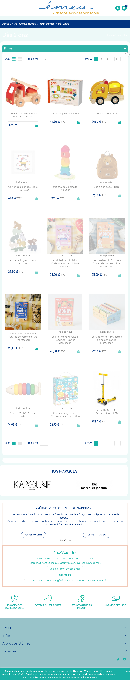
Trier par (33, 59)
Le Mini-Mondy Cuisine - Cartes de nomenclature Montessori (107, 263)
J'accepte (126, 671)
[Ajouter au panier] (36, 124)
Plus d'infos (65, 540)
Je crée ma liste (33, 535)
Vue (7, 59)
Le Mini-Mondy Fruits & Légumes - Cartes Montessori (65, 340)
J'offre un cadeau (96, 535)
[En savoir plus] (68, 458)
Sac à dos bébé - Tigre (107, 187)
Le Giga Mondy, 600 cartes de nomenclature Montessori (107, 340)
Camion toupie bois (107, 113)
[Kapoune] (32, 486)
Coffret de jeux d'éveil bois (65, 113)
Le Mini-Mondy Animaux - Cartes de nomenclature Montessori (23, 336)
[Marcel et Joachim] (95, 486)
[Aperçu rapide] (62, 458)
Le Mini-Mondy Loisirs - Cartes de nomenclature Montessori (65, 263)
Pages (88, 59)
